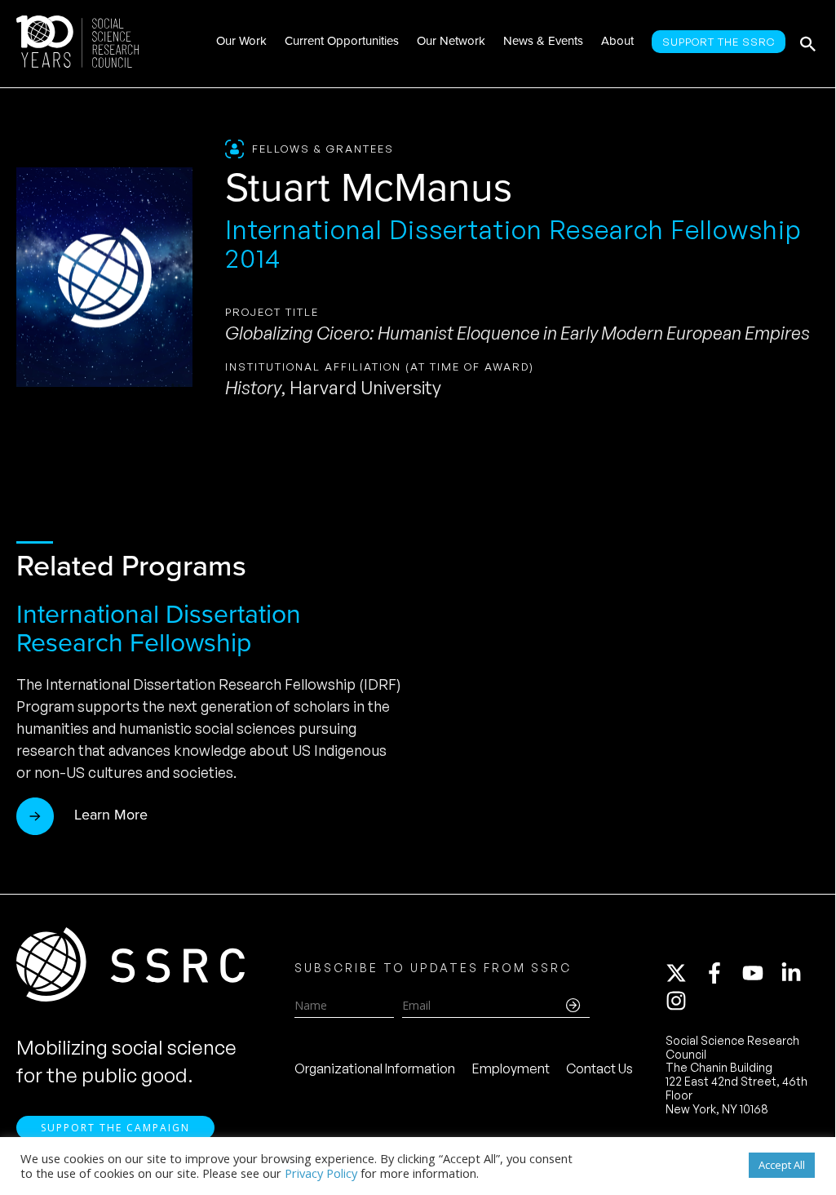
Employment (511, 1068)
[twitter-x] (683, 973)
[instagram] (679, 1000)
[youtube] (760, 973)
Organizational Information (374, 1068)
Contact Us (599, 1068)
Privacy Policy (321, 1173)
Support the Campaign (115, 1128)
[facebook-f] (722, 973)
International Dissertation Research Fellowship (158, 628)
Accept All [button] (782, 1164)
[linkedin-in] (798, 973)
